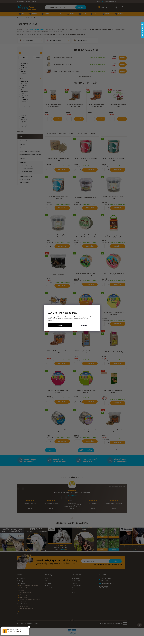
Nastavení (84, 325)
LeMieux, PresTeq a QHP (14, 631)
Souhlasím (60, 325)
